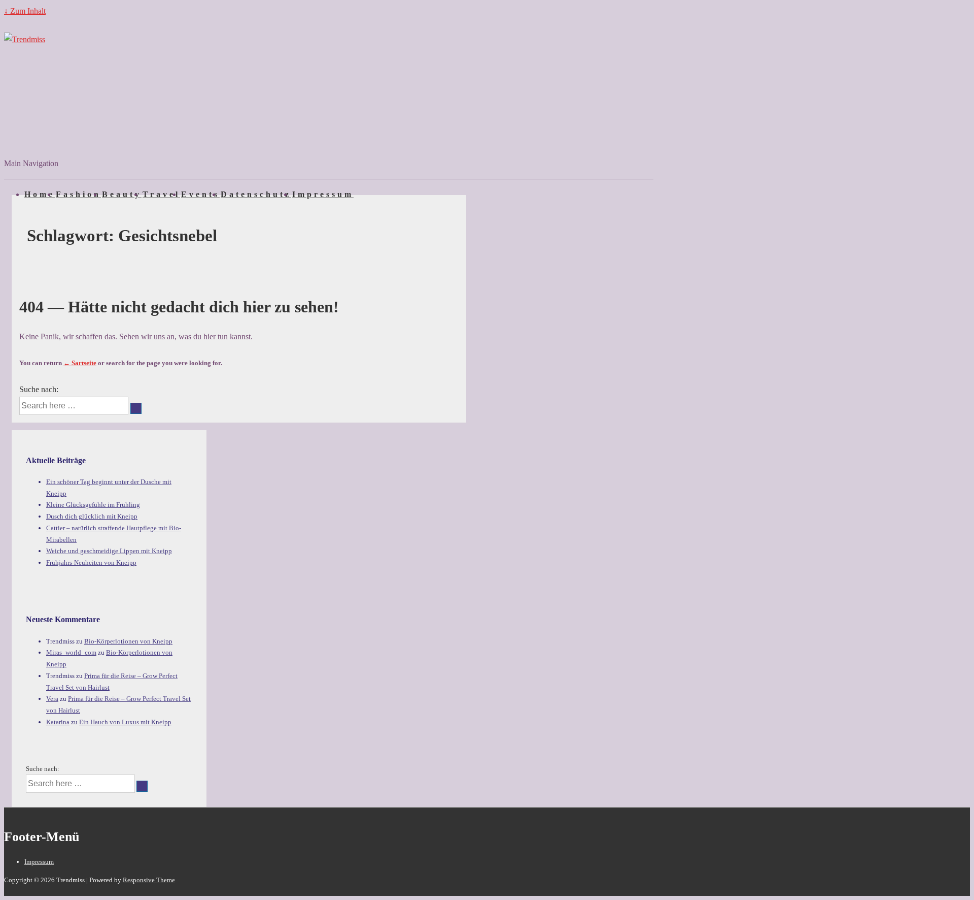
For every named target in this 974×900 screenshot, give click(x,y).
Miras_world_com (71, 652)
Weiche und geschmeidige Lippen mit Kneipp (109, 551)
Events (200, 194)
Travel (161, 194)
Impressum (323, 194)
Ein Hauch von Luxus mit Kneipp (125, 722)
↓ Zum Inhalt (25, 11)
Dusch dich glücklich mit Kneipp (91, 516)
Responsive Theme (149, 880)
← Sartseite (79, 363)
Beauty (122, 194)
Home (39, 194)
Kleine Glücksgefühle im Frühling (93, 504)
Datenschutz (256, 194)
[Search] (136, 408)
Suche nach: (38, 389)
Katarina (57, 722)
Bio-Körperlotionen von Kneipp (128, 641)
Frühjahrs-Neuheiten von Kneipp (91, 562)
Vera (52, 698)
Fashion (78, 194)
